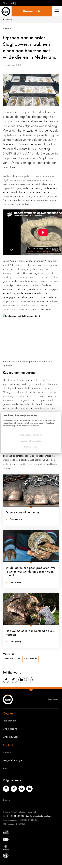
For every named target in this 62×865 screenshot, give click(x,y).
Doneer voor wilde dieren (22, 512)
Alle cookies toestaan (31, 435)
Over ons (9, 713)
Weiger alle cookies (31, 441)
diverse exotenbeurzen (37, 176)
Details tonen (31, 447)
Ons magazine (10, 729)
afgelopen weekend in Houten (18, 180)
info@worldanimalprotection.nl (39, 816)
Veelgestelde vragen (13, 760)
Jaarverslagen (9, 720)
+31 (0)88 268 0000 (15, 816)
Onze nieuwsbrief (11, 737)
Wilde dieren (30, 659)
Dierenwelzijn (12, 659)
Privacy (6, 800)
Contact (8, 745)
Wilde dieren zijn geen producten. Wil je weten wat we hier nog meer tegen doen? (31, 571)
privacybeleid (18, 423)
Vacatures (7, 752)
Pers (5, 768)
